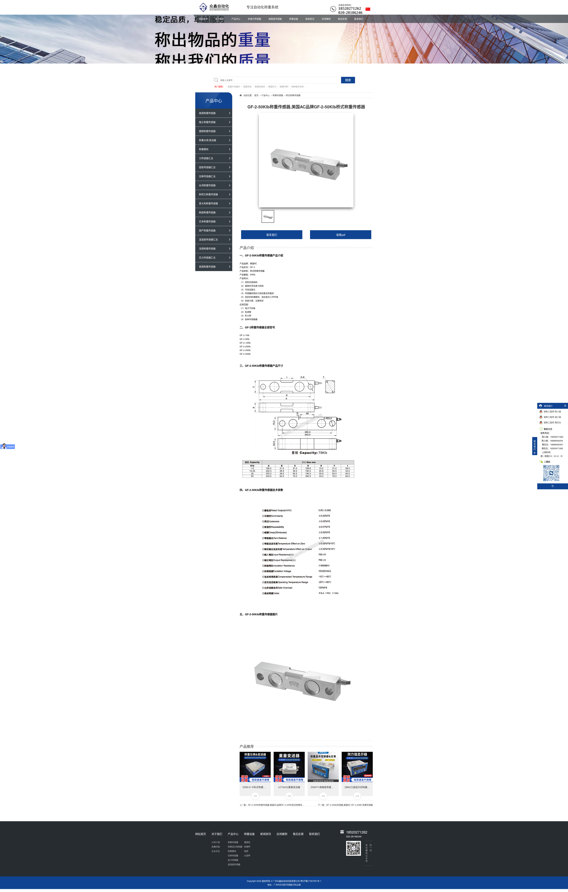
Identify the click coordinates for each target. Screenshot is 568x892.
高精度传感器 (275, 18)
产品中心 (235, 18)
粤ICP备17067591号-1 (310, 880)
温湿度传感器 (234, 864)
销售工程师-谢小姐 (552, 416)
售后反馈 (342, 18)
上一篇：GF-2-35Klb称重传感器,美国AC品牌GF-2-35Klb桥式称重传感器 (273, 804)
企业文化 (216, 851)
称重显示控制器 (235, 846)
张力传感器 (233, 859)
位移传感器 (233, 855)
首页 (256, 95)
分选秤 (247, 855)
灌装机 (247, 842)
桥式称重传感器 (293, 95)
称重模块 (232, 851)
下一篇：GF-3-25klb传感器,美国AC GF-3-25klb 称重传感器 (345, 804)
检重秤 (247, 846)
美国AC (253, 263)
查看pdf (340, 235)
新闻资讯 (309, 18)
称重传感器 (278, 95)
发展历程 (216, 846)
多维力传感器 (254, 18)
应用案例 (326, 18)
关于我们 (219, 18)
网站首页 (203, 18)
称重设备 (293, 18)
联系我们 (358, 18)
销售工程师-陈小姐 (552, 411)
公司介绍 (216, 842)
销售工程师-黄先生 (552, 422)
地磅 (246, 851)
